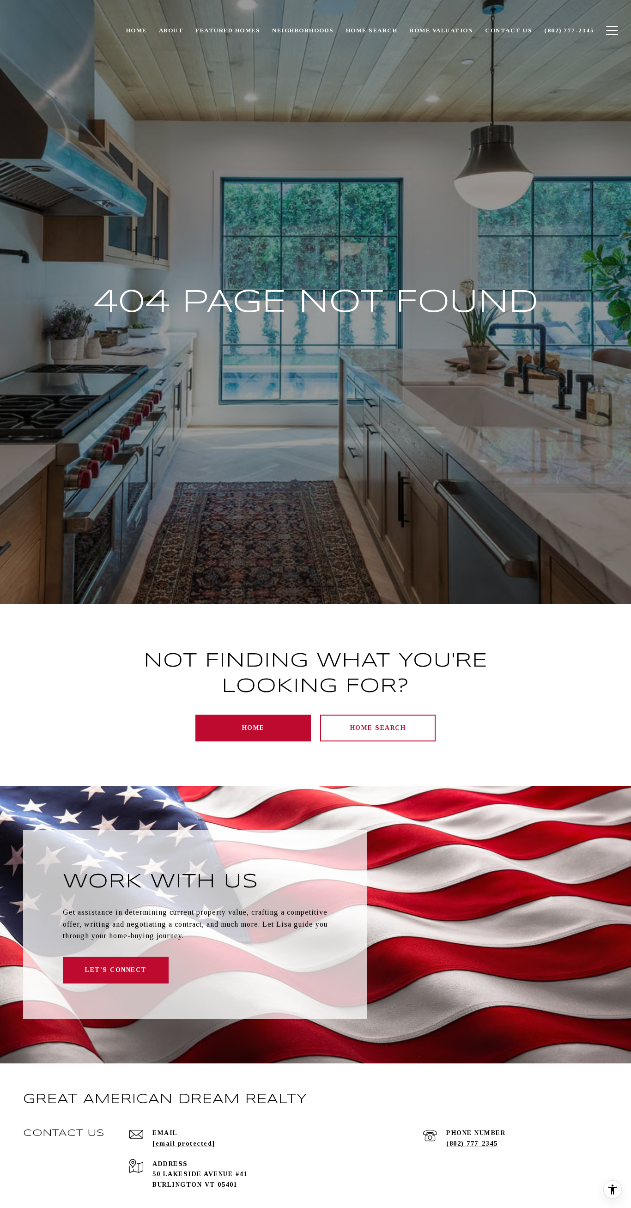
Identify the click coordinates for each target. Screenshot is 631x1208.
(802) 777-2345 (472, 1143)
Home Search (378, 727)
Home (253, 727)
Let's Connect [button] (115, 969)
